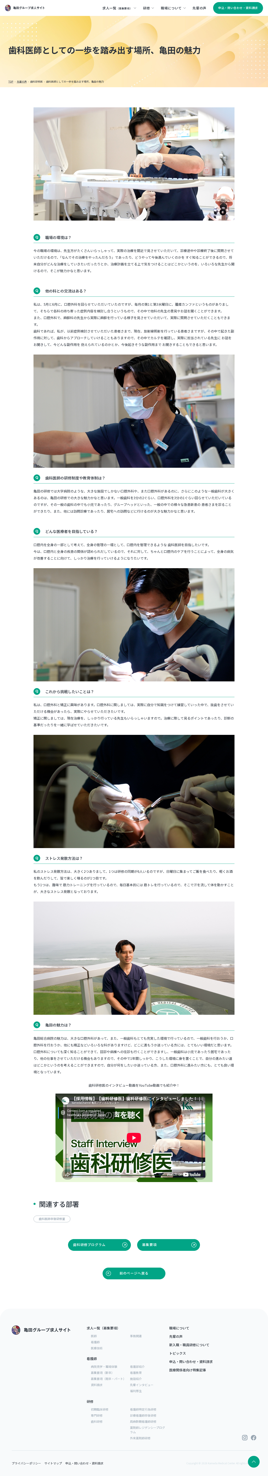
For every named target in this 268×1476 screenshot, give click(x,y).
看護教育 (136, 1373)
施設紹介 (136, 1379)
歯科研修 (97, 1421)
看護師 (95, 1342)
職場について (179, 1327)
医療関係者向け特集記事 (187, 1369)
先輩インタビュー (141, 1385)
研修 (90, 1401)
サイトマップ (53, 1463)
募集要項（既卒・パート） (108, 1379)
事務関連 (136, 1336)
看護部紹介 (137, 1366)
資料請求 (97, 1385)
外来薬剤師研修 (140, 1438)
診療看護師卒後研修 (143, 1415)
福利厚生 (136, 1391)
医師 (94, 1336)
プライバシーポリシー (26, 1463)
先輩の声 (176, 1336)
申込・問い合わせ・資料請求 (191, 1361)
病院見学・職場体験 (104, 1366)
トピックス (177, 1353)
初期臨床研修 (99, 1409)
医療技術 (97, 1348)
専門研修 (97, 1415)
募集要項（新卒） (102, 1373)
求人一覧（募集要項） (103, 1327)
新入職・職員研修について (189, 1344)
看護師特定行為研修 (143, 1409)
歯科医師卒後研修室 (52, 1219)
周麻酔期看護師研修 (143, 1421)
